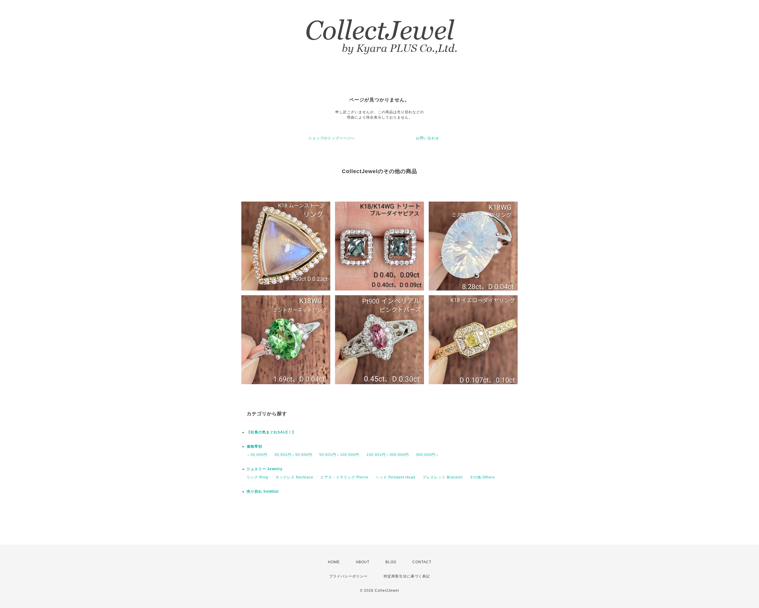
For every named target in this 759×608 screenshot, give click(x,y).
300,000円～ (427, 455)
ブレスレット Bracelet (442, 477)
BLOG (390, 562)
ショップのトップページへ (331, 138)
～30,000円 (257, 455)
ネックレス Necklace (294, 477)
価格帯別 (254, 446)
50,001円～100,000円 (339, 455)
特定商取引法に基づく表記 (407, 576)
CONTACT (421, 562)
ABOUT (362, 562)
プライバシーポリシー (348, 576)
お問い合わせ (427, 138)
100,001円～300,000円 (387, 455)
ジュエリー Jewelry (265, 469)
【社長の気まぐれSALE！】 (271, 432)
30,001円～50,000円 (293, 455)
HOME (334, 562)
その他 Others (482, 477)
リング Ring (257, 477)
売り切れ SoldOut (263, 491)
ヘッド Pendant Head (395, 477)
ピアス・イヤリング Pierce (344, 477)
